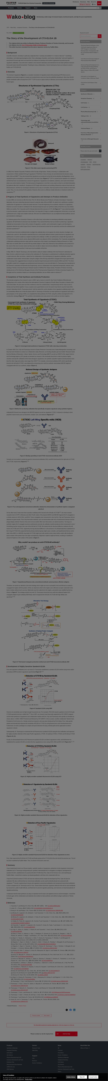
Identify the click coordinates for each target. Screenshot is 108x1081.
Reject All (82, 1077)
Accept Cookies (93, 1077)
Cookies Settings (71, 1077)
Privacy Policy (28, 1079)
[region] (54, 1077)
